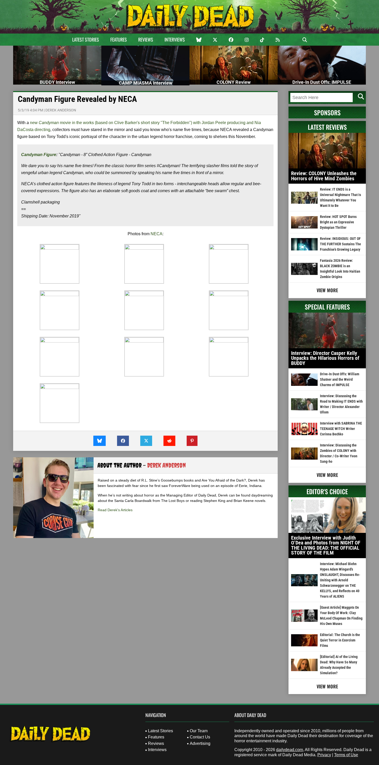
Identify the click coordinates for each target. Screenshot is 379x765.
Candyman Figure (38, 154)
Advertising (200, 743)
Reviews (145, 39)
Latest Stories (85, 39)
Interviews (174, 39)
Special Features (327, 306)
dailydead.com (289, 749)
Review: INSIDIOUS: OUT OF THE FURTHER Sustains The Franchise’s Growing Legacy (340, 244)
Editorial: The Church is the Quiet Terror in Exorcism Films (340, 640)
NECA (156, 234)
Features (118, 39)
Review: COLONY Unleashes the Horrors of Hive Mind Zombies (324, 176)
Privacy (324, 755)
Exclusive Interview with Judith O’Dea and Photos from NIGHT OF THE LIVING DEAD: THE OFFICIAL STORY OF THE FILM (325, 545)
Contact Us (200, 737)
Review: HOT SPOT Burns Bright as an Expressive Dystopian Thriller (338, 222)
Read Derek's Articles (115, 510)
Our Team (199, 731)
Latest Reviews (327, 127)
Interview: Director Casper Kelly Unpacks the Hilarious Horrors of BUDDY (325, 358)
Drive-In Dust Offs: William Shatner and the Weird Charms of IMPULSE (339, 379)
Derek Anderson (60, 110)
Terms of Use (346, 755)
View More (327, 290)
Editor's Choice (327, 491)
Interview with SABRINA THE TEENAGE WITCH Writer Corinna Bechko (341, 428)
